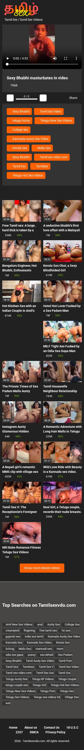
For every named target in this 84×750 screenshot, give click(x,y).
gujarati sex (13, 636)
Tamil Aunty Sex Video (40, 660)
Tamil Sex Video (50, 111)
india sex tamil (34, 636)
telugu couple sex (17, 685)
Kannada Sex (14, 642)
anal (40, 624)
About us (30, 727)
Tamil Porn (65, 660)
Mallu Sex (44, 148)
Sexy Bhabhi (21, 111)
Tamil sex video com (53, 157)
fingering (29, 630)
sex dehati (46, 654)
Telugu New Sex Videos (56, 120)
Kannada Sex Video (39, 642)
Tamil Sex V (46, 666)
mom (60, 648)
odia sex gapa (14, 654)
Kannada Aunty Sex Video (30, 139)
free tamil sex (48, 630)
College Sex (20, 129)
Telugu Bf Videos (43, 679)
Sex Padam (65, 654)
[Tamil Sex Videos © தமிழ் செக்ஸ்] (20, 8)
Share (73, 98)
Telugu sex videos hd (47, 697)
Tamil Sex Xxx (45, 672)
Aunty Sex (53, 624)
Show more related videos (42, 568)
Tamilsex (41, 166)
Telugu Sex (67, 691)
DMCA (34, 732)
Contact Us (51, 727)
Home (13, 727)
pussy (31, 654)
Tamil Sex (12, 666)
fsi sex (66, 630)
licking (10, 648)
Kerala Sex (19, 148)
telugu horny (21, 120)
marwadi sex (44, 648)
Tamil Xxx (19, 166)
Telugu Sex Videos (17, 697)
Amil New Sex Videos (19, 624)
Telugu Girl (39, 685)
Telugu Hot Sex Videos (27, 175)
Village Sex (72, 697)
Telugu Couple (67, 679)
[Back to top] (76, 741)
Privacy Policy (55, 732)
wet (8, 703)
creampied (12, 630)
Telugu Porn (47, 691)
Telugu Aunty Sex (16, 679)
